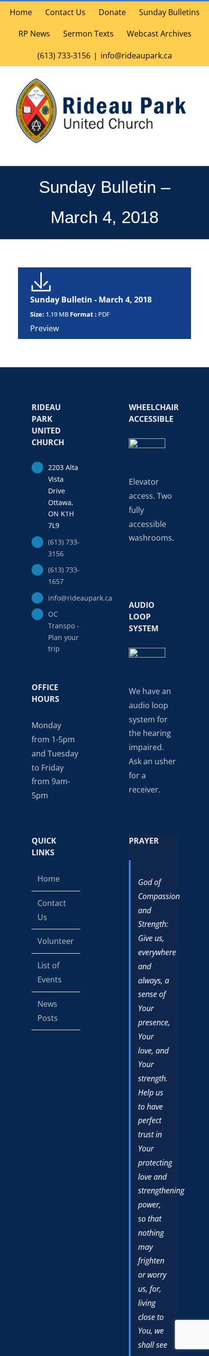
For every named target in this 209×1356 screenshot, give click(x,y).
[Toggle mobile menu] (190, 150)
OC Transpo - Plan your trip (63, 631)
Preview (44, 328)
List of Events (49, 972)
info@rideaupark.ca (136, 55)
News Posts (47, 1010)
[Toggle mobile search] (173, 150)
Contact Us (51, 910)
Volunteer (55, 941)
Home (48, 878)
